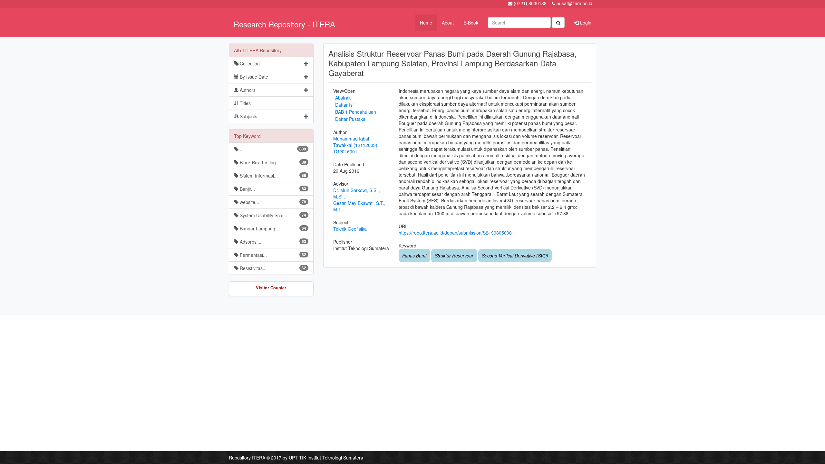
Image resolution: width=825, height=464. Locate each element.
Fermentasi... (272, 255)
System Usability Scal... (272, 215)
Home (426, 22)
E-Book (470, 22)
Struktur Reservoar (454, 255)
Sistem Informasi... (272, 175)
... (272, 149)
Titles (244, 103)
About (448, 22)
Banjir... (272, 189)
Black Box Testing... (272, 162)
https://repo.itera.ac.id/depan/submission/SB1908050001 (456, 232)
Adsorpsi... (272, 241)
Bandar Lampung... (272, 228)
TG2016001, (346, 151)
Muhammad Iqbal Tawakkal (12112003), (356, 141)
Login (585, 22)
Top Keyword (247, 136)
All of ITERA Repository (258, 50)
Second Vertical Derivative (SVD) (515, 255)
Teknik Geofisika (350, 229)
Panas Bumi (414, 255)
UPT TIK (297, 457)
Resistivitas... (272, 268)
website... (272, 202)
